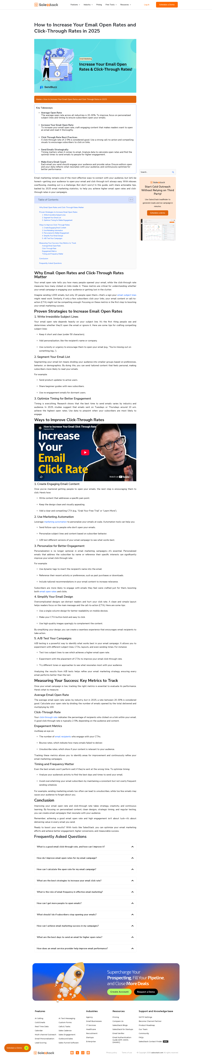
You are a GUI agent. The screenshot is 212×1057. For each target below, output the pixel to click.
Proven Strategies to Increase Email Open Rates (58, 212)
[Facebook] (72, 1052)
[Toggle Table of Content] (129, 199)
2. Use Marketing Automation (52, 230)
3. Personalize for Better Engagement (55, 233)
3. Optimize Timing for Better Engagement (57, 220)
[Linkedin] (88, 1052)
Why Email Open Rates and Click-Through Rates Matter (61, 207)
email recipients (63, 736)
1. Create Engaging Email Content (54, 228)
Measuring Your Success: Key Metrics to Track (57, 243)
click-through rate (49, 717)
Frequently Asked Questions (50, 263)
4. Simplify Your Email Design (52, 236)
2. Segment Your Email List (51, 218)
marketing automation (55, 521)
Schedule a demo (157, 213)
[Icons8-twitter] (77, 1052)
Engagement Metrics (49, 251)
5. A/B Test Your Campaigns (52, 238)
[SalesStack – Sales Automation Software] (46, 5)
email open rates (48, 591)
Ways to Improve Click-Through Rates (54, 225)
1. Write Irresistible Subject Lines (54, 215)
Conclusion (43, 258)
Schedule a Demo (167, 4)
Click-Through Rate (49, 248)
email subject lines (126, 295)
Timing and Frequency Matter (52, 254)
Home (38, 99)
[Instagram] (82, 1052)
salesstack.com (157, 1052)
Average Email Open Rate (51, 246)
